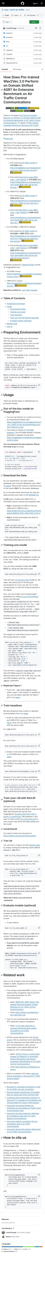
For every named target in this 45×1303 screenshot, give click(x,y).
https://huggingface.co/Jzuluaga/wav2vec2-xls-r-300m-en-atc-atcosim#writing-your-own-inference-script (24, 424)
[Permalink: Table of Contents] (2, 298)
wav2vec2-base (22, 580)
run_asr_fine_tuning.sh (29, 596)
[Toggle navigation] (3, 3)
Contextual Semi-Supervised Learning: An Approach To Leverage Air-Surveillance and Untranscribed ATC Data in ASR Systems (24, 1100)
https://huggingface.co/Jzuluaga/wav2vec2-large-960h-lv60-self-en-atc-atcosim (25, 184)
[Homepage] (22, 3)
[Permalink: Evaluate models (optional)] (2, 905)
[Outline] (42, 69)
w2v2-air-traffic (17, 10)
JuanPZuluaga (11, 28)
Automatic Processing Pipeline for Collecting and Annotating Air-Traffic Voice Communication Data (24, 1108)
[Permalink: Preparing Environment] (2, 332)
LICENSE (9, 54)
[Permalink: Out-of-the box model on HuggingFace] (2, 410)
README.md (10, 58)
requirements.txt (11, 63)
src (7, 46)
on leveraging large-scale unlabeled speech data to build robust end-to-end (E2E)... (22, 132)
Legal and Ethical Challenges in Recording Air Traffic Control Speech (23, 1076)
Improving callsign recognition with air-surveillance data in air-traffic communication (22, 1123)
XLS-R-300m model (27, 163)
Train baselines (16, 315)
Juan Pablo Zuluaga (29, 290)
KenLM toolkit (34, 845)
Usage (9, 306)
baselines (9, 37)
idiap (6, 10)
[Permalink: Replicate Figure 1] (2, 685)
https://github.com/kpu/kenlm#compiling (19, 836)
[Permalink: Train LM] (2, 840)
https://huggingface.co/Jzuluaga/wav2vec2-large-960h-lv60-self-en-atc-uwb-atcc (25, 220)
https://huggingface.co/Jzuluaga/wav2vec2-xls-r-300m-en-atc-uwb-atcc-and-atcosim (25, 238)
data (7, 41)
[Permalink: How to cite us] (2, 1137)
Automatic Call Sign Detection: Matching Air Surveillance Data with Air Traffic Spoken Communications (23, 1116)
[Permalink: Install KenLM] (2, 829)
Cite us (9, 326)
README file (34, 495)
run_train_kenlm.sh (28, 819)
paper (8, 486)
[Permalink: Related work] (2, 975)
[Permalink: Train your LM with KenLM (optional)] (2, 799)
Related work (12, 324)
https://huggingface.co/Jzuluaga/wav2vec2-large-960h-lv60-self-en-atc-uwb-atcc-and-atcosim (25, 255)
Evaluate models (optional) (21, 321)
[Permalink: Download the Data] (2, 475)
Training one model (17, 312)
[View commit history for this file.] (40, 28)
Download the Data (18, 309)
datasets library (28, 265)
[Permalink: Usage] (2, 394)
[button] (39, 362)
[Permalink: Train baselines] (2, 705)
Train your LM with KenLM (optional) (24, 318)
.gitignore (9, 50)
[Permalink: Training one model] (2, 544)
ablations (9, 33)
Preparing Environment (16, 304)
